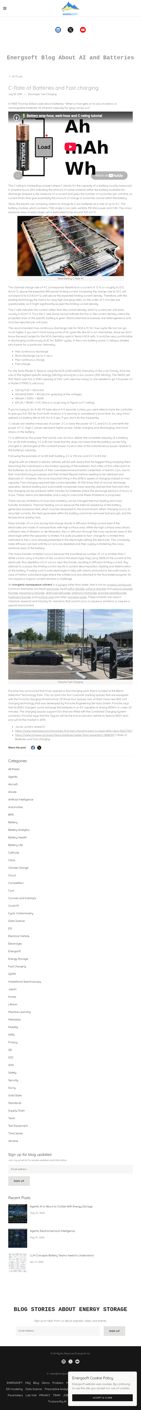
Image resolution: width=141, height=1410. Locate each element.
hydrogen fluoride (19, 597)
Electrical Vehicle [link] (18, 936)
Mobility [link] (13, 1027)
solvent (62, 584)
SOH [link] (11, 1065)
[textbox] (70, 1169)
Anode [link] (12, 792)
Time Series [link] (15, 1133)
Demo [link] (46, 1382)
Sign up (19, 1181)
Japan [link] (12, 989)
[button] (11, 8)
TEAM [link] (56, 1395)
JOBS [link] (66, 1395)
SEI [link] (10, 1050)
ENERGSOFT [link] (15, 1382)
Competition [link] (16, 883)
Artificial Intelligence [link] (20, 799)
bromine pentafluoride (112, 593)
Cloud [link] (12, 875)
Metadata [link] (14, 1019)
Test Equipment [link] (18, 1125)
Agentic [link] (13, 776)
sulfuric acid (46, 597)
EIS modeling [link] (14, 1389)
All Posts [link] (13, 769)
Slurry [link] (12, 1087)
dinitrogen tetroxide (58, 593)
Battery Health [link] (17, 837)
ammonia (52, 588)
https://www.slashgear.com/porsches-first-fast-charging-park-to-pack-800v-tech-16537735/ (73, 731)
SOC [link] (11, 1057)
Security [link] (13, 1080)
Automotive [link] (15, 807)
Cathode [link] (13, 852)
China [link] (11, 860)
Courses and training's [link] (22, 898)
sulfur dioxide (75, 588)
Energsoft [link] (14, 951)
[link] (70, 8)
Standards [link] (14, 1103)
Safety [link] (12, 1072)
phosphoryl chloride (32, 593)
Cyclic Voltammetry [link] (20, 913)
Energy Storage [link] (18, 958)
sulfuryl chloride (96, 588)
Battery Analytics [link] (19, 829)
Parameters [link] (15, 1395)
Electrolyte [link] (15, 943)
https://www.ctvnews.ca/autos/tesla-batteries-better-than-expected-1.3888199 (64, 735)
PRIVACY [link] (44, 1395)
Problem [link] (57, 1382)
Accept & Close (102, 1397)
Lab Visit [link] (31, 1395)
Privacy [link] (13, 1042)
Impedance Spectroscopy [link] (24, 981)
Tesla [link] (11, 1118)
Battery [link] (13, 822)
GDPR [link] (12, 974)
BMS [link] (11, 814)
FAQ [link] (27, 1382)
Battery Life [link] (15, 845)
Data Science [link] (16, 921)
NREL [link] (11, 1034)
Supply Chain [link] (16, 1110)
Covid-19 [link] (13, 905)
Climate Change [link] (18, 867)
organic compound (119, 584)
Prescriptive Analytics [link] (58, 1389)
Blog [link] (36, 1382)
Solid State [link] (15, 1095)
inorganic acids (77, 597)
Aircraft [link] (13, 784)
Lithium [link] (12, 1004)
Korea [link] (12, 996)
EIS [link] (10, 928)
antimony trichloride (84, 593)
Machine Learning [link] (19, 1012)
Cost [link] (11, 890)
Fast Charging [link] (17, 966)
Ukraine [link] (13, 1141)
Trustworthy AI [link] (57, 1401)
